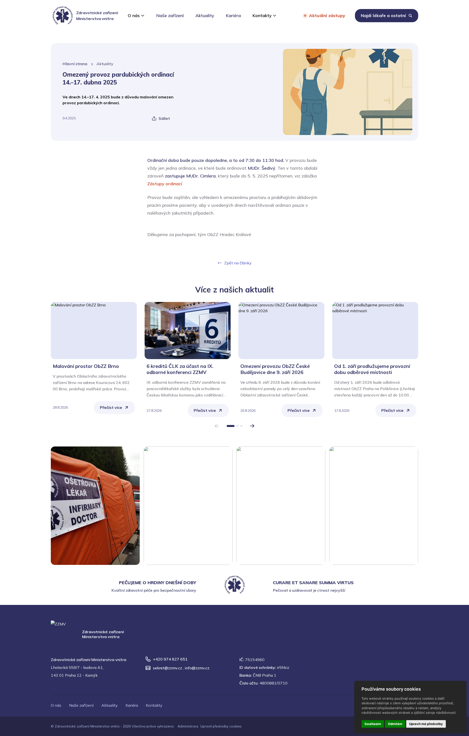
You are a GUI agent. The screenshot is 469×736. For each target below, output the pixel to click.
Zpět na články (238, 262)
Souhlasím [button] (372, 724)
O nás (134, 15)
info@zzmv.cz (197, 667)
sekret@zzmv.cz (167, 667)
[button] (230, 426)
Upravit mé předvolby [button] (426, 724)
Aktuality (204, 15)
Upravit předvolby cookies (221, 726)
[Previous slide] (217, 426)
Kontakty (262, 15)
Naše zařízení (170, 15)
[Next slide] (252, 426)
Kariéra (233, 15)
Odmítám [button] (395, 724)
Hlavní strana (75, 63)
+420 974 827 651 (170, 659)
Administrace (188, 726)
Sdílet (164, 118)
